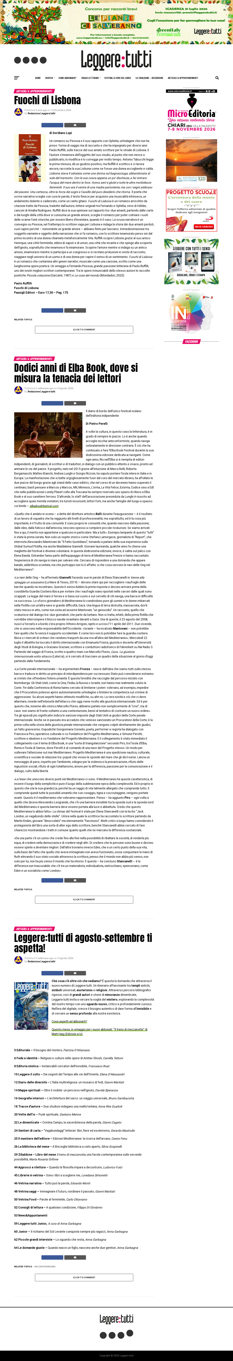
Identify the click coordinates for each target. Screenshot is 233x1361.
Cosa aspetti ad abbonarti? (69, 1021)
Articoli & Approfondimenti (183, 78)
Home (38, 78)
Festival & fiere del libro (117, 78)
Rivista (49, 78)
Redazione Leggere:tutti (41, 113)
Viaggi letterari (90, 78)
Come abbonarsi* (68, 78)
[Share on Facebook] (52, 125)
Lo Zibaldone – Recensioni (149, 78)
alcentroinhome (45, 1267)
